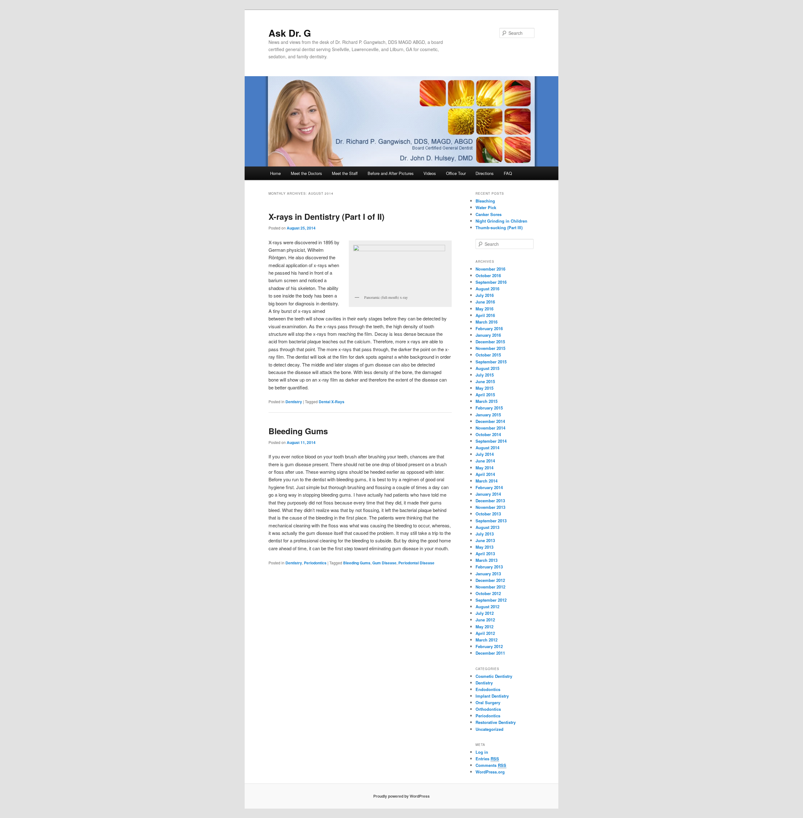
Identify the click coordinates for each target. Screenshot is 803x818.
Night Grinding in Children (501, 221)
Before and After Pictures (391, 173)
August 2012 (487, 607)
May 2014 (484, 468)
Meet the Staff (345, 173)
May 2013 (484, 547)
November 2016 (490, 269)
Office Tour (456, 173)
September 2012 (491, 600)
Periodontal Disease (416, 563)
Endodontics (488, 689)
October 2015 (488, 355)
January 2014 (488, 494)
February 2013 (489, 567)
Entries (487, 759)
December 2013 (490, 501)
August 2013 (487, 527)
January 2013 (488, 574)
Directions (485, 173)
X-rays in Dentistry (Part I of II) (327, 216)
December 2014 (490, 421)
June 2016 (485, 302)
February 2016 (489, 328)
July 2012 (485, 613)
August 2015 (487, 368)
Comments (491, 765)
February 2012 (489, 646)
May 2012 (484, 627)
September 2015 (491, 362)
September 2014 (491, 441)
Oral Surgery (488, 702)
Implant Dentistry (492, 696)
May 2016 (484, 309)
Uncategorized (489, 729)
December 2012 (490, 580)
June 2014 (485, 461)
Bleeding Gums (298, 431)
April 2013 (485, 554)
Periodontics (315, 563)
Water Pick (486, 207)
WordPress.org (490, 772)
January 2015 (488, 415)
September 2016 (491, 282)
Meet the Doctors (306, 173)
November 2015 (490, 348)
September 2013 (491, 521)
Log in (482, 752)
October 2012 (488, 593)
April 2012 (485, 633)
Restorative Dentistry (496, 722)
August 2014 (487, 448)
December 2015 (490, 342)
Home (275, 173)
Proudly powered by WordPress (401, 796)
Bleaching (485, 201)
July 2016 (485, 295)
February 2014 (489, 487)
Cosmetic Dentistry (494, 676)
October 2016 (488, 275)
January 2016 (488, 335)
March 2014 (486, 481)
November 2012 (490, 587)
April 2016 (485, 315)
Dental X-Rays (331, 401)
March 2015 (486, 401)
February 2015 (489, 408)
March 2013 (486, 560)
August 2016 (487, 289)
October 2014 (488, 434)
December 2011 (490, 653)
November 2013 (490, 507)
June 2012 (485, 620)
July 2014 (485, 454)
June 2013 (485, 540)
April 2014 (485, 474)
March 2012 (486, 640)
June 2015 (485, 381)
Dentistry (293, 401)
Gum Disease (384, 563)
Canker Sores (489, 214)
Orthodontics (488, 709)
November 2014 (490, 428)
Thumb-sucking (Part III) (499, 227)
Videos (429, 173)
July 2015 (485, 375)
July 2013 (485, 534)
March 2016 (486, 322)
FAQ (508, 173)
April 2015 (485, 395)
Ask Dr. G (290, 33)
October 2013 (488, 514)
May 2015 (484, 388)
